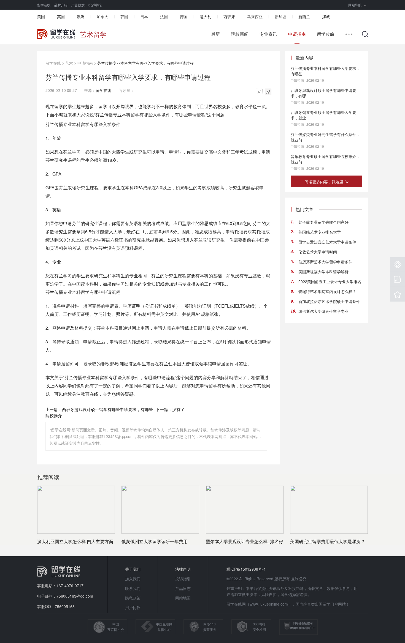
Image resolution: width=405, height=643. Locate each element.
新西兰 (304, 16)
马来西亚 (255, 16)
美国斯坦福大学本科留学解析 (323, 271)
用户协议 (133, 607)
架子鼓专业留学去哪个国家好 (323, 222)
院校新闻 (240, 34)
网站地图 (183, 598)
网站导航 (354, 4)
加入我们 (133, 578)
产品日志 (183, 588)
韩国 (124, 16)
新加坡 (280, 16)
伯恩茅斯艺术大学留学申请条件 (325, 261)
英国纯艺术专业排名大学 (319, 232)
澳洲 (81, 16)
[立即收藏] (397, 294)
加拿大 (102, 16)
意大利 (205, 16)
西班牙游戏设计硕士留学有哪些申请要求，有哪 (323, 92)
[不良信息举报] (397, 264)
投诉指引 (183, 578)
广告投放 (78, 4)
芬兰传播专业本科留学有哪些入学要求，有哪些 (325, 70)
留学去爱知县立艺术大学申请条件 (327, 242)
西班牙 (229, 16)
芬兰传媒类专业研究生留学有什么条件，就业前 (325, 137)
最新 (215, 34)
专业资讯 (268, 34)
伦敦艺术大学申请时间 (317, 252)
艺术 (69, 63)
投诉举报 (95, 4)
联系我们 (133, 588)
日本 (144, 16)
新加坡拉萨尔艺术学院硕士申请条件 (329, 301)
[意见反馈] (397, 279)
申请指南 (297, 34)
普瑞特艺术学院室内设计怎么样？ (327, 291)
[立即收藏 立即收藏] (397, 294)
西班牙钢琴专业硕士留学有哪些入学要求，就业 (323, 115)
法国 (164, 16)
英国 (61, 16)
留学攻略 (325, 34)
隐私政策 (133, 598)
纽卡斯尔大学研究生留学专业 (323, 311)
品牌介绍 (61, 4)
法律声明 (183, 569)
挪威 (326, 16)
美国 (41, 16)
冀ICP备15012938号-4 (246, 569)
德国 (184, 16)
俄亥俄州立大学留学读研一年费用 (154, 541)
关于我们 (133, 569)
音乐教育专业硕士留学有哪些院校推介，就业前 (325, 159)
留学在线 (43, 4)
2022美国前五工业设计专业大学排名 (329, 281)
